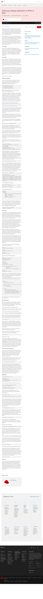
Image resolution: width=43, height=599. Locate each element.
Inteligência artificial (16, 506)
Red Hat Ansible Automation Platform (3, 559)
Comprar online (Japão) (17, 557)
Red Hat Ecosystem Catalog (10, 562)
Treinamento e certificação (10, 554)
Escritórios (20, 577)
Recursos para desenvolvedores (10, 559)
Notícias (37, 561)
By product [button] (10, 5)
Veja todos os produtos (2, 561)
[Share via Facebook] (6, 22)
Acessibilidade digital (25, 581)
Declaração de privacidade (7, 581)
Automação (7, 505)
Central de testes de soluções (17, 554)
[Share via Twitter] (8, 22)
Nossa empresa (31, 561)
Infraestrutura (16, 526)
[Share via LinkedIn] (7, 22)
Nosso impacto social (38, 565)
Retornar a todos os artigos (5, 26)
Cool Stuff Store (40, 577)
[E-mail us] (10, 22)
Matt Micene (6, 19)
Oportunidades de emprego (12, 577)
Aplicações (26, 526)
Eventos (17, 577)
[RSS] (39, 22)
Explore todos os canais (34, 496)
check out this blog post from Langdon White (12, 100)
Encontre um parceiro (10, 560)
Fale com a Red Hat (24, 577)
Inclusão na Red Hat (34, 577)
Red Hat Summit (6, 578)
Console (16, 559)
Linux (23, 15)
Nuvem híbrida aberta (25, 506)
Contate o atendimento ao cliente (24, 557)
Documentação (10, 563)
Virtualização (35, 526)
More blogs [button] (24, 5)
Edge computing (7, 527)
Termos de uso (12, 581)
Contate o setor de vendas (24, 554)
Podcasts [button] (19, 5)
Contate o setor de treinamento (24, 559)
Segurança (26, 15)
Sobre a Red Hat (6, 577)
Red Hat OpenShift (3, 557)
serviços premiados (31, 559)
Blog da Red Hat (4, 5)
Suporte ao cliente (10, 557)
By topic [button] (15, 5)
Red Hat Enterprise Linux (3, 555)
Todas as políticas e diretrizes (18, 581)
